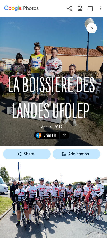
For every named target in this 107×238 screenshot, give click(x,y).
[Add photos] (80, 8)
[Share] (69, 8)
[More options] (101, 8)
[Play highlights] (91, 28)
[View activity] (90, 8)
